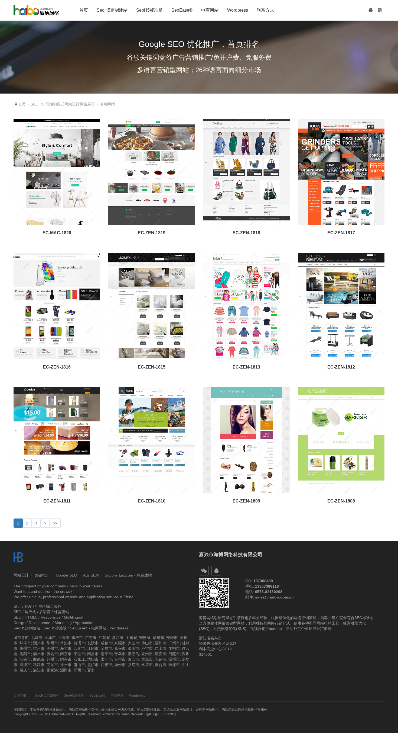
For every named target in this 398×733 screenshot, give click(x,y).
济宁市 (147, 648)
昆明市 (174, 648)
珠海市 (174, 664)
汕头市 (25, 659)
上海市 (63, 637)
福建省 (158, 637)
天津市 (50, 637)
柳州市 (38, 654)
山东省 (131, 637)
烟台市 (160, 664)
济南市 (133, 648)
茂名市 (52, 654)
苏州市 (52, 659)
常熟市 (65, 643)
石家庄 (79, 659)
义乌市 (133, 664)
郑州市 (79, 670)
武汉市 (38, 664)
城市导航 (21, 637)
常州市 (52, 643)
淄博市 (65, 670)
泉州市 (147, 654)
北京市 (36, 637)
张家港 (52, 670)
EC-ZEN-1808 (341, 501)
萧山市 (79, 664)
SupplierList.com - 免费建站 (128, 575)
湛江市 (38, 670)
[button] (371, 10)
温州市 (174, 659)
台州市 (120, 659)
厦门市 (93, 664)
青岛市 (120, 654)
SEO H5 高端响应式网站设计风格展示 (63, 104)
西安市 (106, 664)
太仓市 (106, 659)
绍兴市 (65, 659)
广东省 (90, 637)
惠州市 (25, 648)
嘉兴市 (120, 648)
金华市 (106, 648)
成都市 (106, 643)
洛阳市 (25, 654)
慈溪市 (79, 643)
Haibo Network (132, 714)
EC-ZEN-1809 (246, 501)
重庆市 (77, 637)
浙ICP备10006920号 (161, 714)
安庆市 (172, 637)
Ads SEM (91, 575)
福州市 (160, 643)
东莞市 (120, 643)
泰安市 (133, 659)
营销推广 (42, 575)
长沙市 (93, 643)
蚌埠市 (25, 643)
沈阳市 (93, 659)
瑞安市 (160, 654)
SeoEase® (182, 10)
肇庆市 (25, 670)
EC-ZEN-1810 (151, 501)
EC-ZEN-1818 (246, 233)
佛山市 (147, 643)
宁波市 (79, 654)
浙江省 (117, 637)
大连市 (133, 643)
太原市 (147, 659)
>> (55, 523)
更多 (91, 670)
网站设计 (21, 575)
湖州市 (52, 648)
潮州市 (38, 643)
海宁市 (65, 648)
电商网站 (209, 10)
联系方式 (265, 10)
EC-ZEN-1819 (151, 233)
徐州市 (65, 664)
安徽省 (145, 637)
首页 (83, 10)
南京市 (65, 654)
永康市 (147, 664)
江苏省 (104, 637)
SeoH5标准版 (149, 10)
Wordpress (237, 10)
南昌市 (93, 654)
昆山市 (160, 648)
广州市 (174, 643)
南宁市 (106, 654)
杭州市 (38, 648)
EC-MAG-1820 (57, 233)
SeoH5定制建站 (112, 10)
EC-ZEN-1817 (341, 233)
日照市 (174, 654)
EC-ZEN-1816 (57, 367)
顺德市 (38, 659)
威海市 (25, 664)
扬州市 (120, 664)
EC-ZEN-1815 (151, 367)
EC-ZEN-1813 (246, 367)
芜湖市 (52, 664)
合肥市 (79, 648)
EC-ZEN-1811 (57, 501)
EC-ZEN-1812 (341, 367)
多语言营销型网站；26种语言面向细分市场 (199, 69)
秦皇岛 (133, 654)
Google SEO (66, 575)
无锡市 (160, 659)
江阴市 (93, 648)
